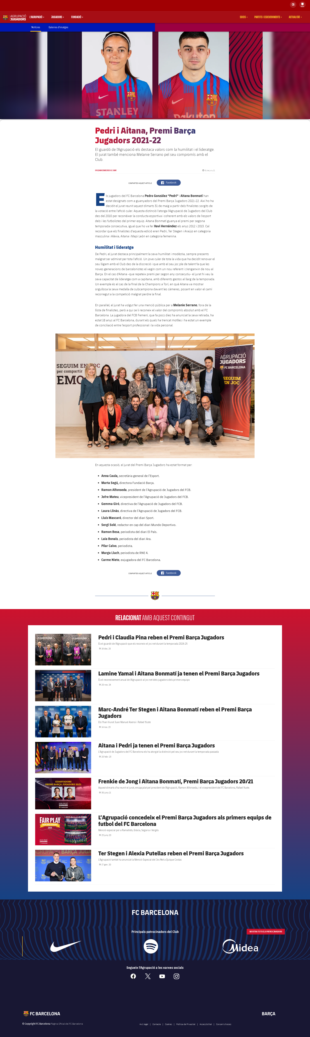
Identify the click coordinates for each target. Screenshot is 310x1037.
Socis (243, 17)
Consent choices (223, 1024)
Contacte (156, 1024)
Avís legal (144, 1024)
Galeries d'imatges (58, 27)
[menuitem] (302, 4)
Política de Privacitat (185, 1024)
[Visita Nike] (65, 946)
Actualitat (294, 17)
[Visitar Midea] (240, 946)
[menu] (302, 4)
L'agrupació (36, 17)
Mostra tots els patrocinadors (266, 931)
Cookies (168, 1024)
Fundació (76, 17)
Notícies (35, 27)
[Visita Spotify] (150, 946)
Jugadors (56, 17)
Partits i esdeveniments (267, 17)
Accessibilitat (206, 1024)
